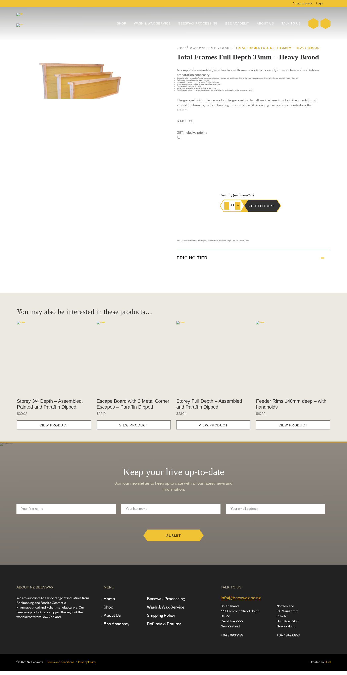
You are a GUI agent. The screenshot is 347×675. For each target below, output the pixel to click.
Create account (302, 3)
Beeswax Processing (198, 23)
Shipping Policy (161, 616)
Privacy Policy (87, 662)
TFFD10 (235, 241)
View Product (54, 425)
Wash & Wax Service (152, 23)
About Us (265, 23)
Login (319, 3)
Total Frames (244, 241)
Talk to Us (291, 23)
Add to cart (261, 206)
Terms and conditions (60, 662)
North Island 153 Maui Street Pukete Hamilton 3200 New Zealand (288, 616)
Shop (121, 23)
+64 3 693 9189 (232, 635)
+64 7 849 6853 (288, 635)
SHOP (181, 48)
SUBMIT (173, 536)
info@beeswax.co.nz (241, 598)
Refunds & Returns (164, 624)
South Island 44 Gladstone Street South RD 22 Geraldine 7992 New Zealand (240, 616)
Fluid (328, 662)
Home (109, 599)
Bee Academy (237, 23)
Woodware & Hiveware (211, 48)
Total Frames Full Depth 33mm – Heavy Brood (277, 48)
